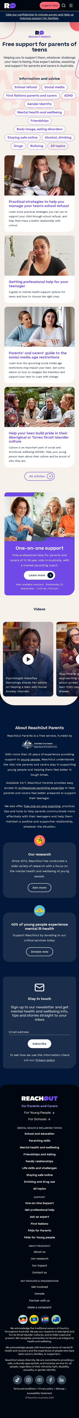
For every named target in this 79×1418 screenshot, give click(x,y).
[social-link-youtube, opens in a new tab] (39, 1379)
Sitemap (60, 1388)
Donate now (39, 951)
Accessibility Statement (39, 1393)
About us (40, 1252)
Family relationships (39, 1161)
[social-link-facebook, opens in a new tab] (50, 1379)
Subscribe (39, 1043)
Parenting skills (39, 1141)
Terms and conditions (24, 1388)
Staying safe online (22, 137)
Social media (54, 87)
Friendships (39, 121)
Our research (39, 1259)
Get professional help (39, 1210)
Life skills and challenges (39, 1168)
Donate (39, 1294)
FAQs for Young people (39, 1237)
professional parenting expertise (41, 788)
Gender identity (39, 104)
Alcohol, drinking (58, 137)
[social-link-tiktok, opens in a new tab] (17, 1379)
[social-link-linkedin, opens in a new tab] (61, 1379)
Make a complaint (39, 1307)
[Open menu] (71, 5)
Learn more (37, 575)
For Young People (37, 1113)
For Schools (37, 1119)
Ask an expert (39, 1217)
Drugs (18, 146)
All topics (58, 146)
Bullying (36, 146)
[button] (28, 659)
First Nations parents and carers (31, 95)
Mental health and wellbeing (39, 112)
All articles (37, 476)
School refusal (26, 87)
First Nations (39, 1224)
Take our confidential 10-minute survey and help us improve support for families (40, 16)
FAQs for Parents (39, 1231)
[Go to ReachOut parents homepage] (40, 1098)
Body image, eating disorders (39, 129)
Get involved (39, 1287)
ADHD (68, 95)
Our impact (39, 1266)
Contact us (39, 1273)
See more (39, 887)
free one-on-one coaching (42, 806)
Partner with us (39, 1301)
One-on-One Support (39, 1203)
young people (30, 759)
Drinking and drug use (39, 1182)
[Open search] (63, 5)
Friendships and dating (40, 1154)
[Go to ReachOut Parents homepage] (10, 5)
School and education (39, 1134)
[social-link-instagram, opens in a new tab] (28, 1379)
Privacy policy (45, 1060)
